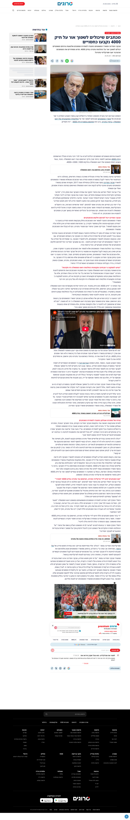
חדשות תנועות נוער (75, 732)
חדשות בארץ (95, 732)
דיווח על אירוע (18, 4)
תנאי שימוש (74, 810)
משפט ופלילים (95, 736)
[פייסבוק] (52, 668)
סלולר (61, 774)
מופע (25, 745)
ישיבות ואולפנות (76, 763)
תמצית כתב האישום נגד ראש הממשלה (95, 170)
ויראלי (74, 10)
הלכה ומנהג (41, 732)
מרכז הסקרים (83, 722)
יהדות (29, 10)
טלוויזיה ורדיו (82, 10)
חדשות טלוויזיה (40, 774)
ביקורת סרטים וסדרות (20, 739)
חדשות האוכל (77, 784)
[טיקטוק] (64, 668)
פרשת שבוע (41, 739)
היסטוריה (42, 756)
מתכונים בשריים (76, 774)
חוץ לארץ (42, 766)
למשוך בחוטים (58, 732)
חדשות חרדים (21, 10)
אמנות (25, 742)
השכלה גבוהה (77, 760)
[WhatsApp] (67, 61)
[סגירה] (52, 625)
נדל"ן (97, 760)
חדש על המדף (94, 774)
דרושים (74, 722)
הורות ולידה (113, 732)
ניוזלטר (44, 722)
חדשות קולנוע (41, 780)
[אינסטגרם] (60, 668)
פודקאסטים (53, 722)
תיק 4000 (115, 159)
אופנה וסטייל (113, 742)
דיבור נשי (114, 739)
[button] (114, 583)
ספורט (51, 10)
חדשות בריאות (77, 756)
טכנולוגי (36, 10)
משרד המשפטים (104, 119)
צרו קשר (88, 810)
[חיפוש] (13, 10)
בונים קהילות (95, 756)
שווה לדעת (95, 777)
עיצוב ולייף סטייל (93, 780)
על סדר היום (40, 736)
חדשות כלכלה (95, 763)
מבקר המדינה (109, 182)
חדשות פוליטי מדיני (93, 745)
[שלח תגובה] (52, 650)
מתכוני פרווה (77, 780)
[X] (62, 61)
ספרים (25, 732)
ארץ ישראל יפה (41, 760)
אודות (55, 810)
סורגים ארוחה (77, 787)
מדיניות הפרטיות (64, 810)
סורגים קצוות (58, 736)
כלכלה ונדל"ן (59, 10)
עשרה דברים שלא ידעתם (20, 756)
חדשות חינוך (77, 766)
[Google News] (68, 668)
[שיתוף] (52, 61)
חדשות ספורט (113, 756)
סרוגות (98, 10)
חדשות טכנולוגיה (58, 777)
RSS (51, 810)
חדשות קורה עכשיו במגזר (74, 736)
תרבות (91, 10)
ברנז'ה (97, 739)
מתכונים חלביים (76, 777)
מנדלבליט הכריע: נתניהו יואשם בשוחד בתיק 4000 (91, 413)
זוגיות (115, 736)
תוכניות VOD (64, 722)
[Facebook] (57, 61)
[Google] (72, 61)
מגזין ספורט (113, 760)
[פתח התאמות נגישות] (126, 816)
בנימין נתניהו (107, 121)
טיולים (44, 10)
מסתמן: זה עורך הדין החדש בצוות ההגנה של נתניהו (90, 539)
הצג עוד (86, 663)
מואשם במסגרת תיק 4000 (83, 121)
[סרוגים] (81, 799)
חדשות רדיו (41, 777)
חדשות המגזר (113, 10)
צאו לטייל (42, 763)
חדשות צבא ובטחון (93, 742)
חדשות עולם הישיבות (75, 742)
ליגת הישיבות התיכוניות (110, 763)
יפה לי (96, 784)
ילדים (96, 787)
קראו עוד (68, 613)
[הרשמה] (55, 627)
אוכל (66, 10)
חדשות (105, 10)
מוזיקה (25, 736)
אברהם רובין (84, 363)
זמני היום (81, 810)
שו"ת (43, 742)
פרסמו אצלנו (96, 810)
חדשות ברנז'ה (77, 739)
